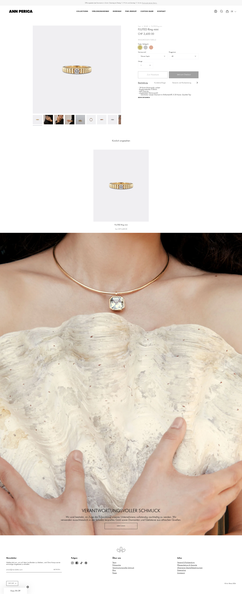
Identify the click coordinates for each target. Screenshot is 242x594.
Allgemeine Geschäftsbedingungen (190, 568)
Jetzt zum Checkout (184, 75)
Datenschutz (181, 570)
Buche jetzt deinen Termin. (149, 3)
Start (139, 26)
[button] (82, 11)
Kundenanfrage (160, 83)
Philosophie (116, 565)
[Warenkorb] (227, 11)
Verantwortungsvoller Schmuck (123, 568)
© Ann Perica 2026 (230, 583)
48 (172, 56)
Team (114, 562)
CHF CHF (11, 583)
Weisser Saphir (145, 56)
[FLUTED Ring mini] (37, 119)
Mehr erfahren (144, 97)
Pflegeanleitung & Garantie (187, 565)
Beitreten (57, 569)
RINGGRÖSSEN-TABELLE (147, 40)
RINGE (146, 26)
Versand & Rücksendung (186, 562)
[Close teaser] (27, 587)
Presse (114, 573)
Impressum (181, 573)
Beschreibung (143, 83)
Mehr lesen (121, 526)
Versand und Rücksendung (181, 83)
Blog (114, 570)
